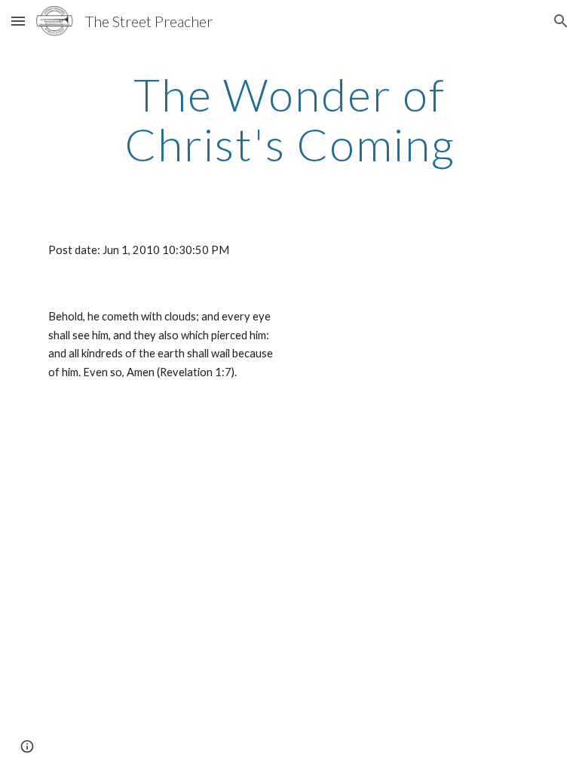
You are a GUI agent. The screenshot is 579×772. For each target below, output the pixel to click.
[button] (18, 20)
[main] (289, 119)
